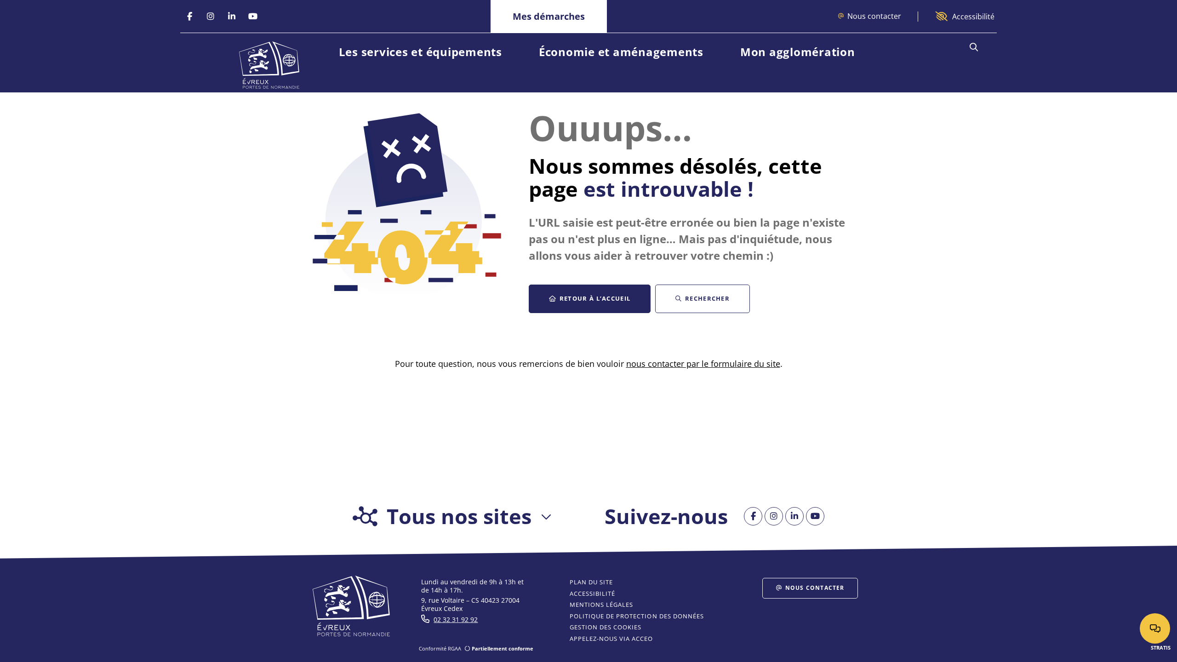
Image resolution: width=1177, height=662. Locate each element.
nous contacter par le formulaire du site (703, 363)
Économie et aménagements (621, 51)
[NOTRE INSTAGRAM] (210, 16)
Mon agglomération (797, 51)
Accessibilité (973, 16)
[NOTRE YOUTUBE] (253, 16)
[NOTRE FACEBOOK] (189, 16)
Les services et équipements (420, 51)
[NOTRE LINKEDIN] (232, 16)
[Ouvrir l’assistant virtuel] (1155, 628)
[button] (973, 47)
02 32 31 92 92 (456, 619)
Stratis (1161, 647)
